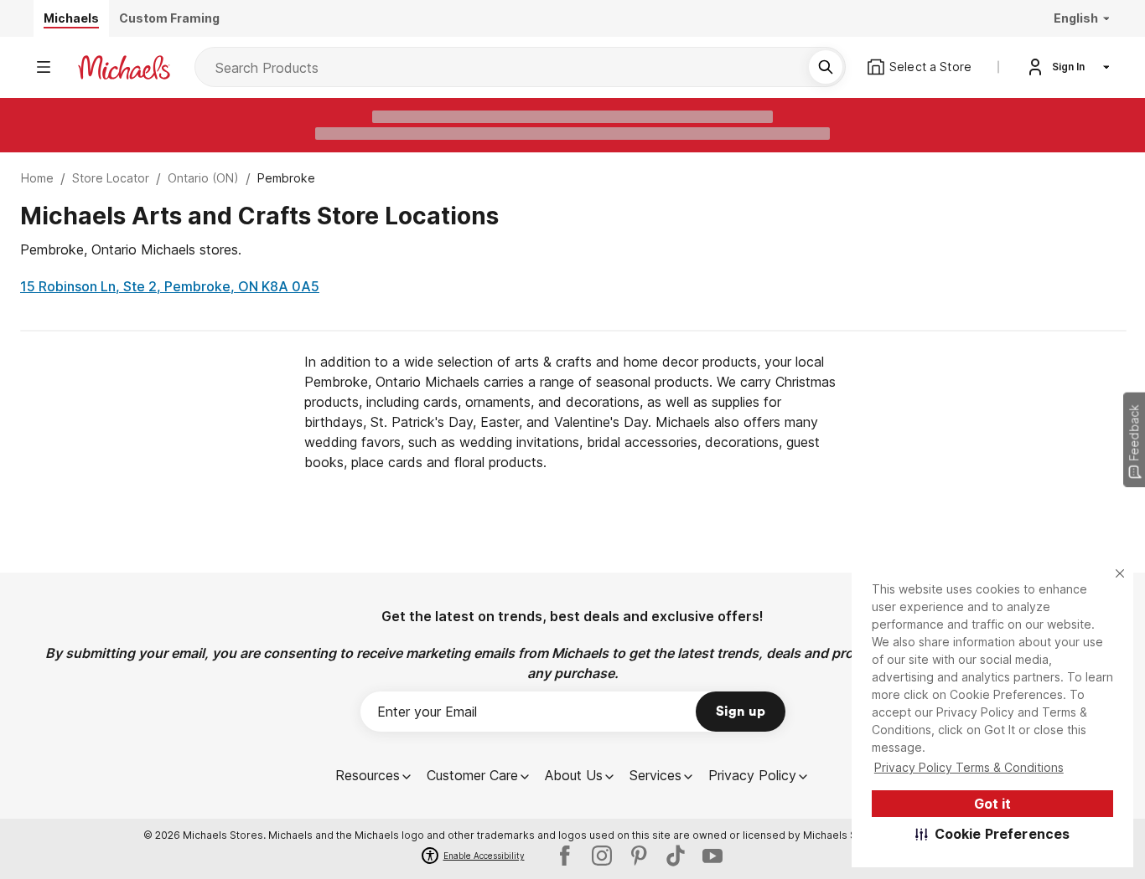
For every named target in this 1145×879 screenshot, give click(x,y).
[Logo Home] (124, 67)
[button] (993, 833)
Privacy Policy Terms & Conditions (969, 767)
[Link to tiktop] (675, 855)
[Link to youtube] (712, 855)
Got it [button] (992, 803)
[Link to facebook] (565, 855)
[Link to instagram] (601, 855)
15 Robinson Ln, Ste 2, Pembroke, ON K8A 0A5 (169, 286)
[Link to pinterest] (638, 855)
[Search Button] (825, 67)
